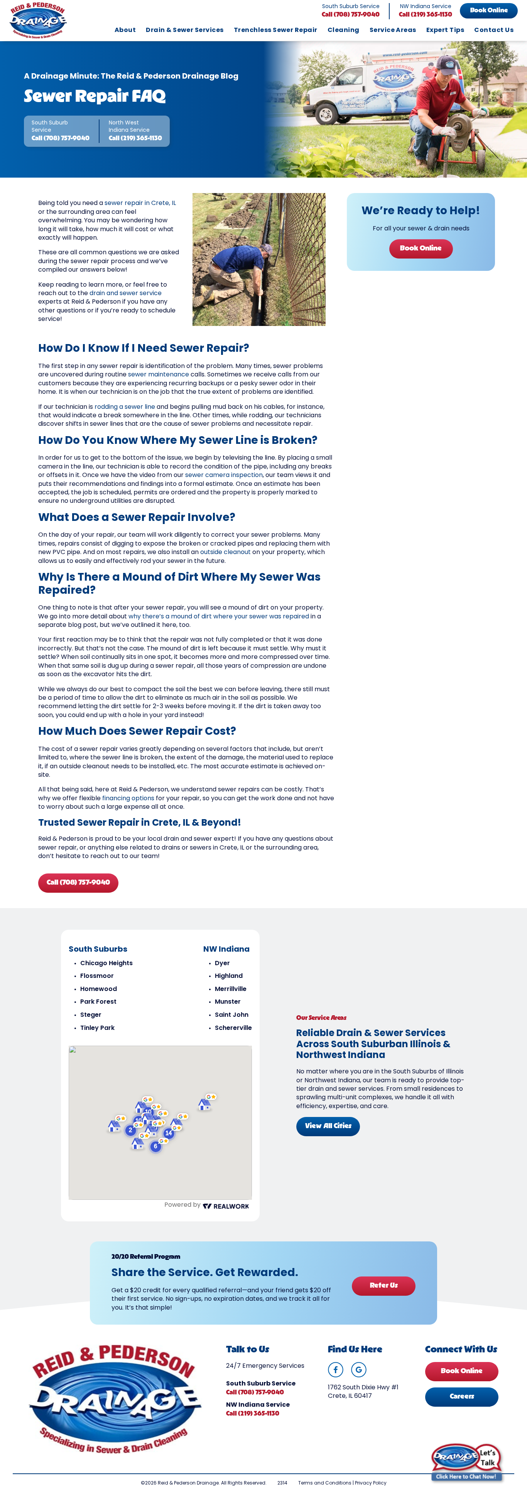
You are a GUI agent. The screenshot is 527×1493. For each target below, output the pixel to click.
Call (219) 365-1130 (425, 15)
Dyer (222, 964)
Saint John (231, 1015)
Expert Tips (445, 30)
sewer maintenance (158, 375)
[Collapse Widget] (491, 1309)
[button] (159, 1146)
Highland (229, 976)
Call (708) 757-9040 (351, 15)
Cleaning (344, 30)
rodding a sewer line (125, 407)
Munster (228, 1002)
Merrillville (231, 989)
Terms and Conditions (324, 1483)
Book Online (489, 11)
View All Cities (328, 1126)
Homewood (98, 989)
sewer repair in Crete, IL (140, 203)
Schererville (233, 1028)
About (125, 30)
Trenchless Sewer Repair (276, 30)
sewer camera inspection (224, 475)
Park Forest (98, 1002)
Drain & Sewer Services (185, 30)
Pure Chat (489, 1486)
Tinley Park (97, 1028)
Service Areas (393, 30)
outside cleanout (225, 552)
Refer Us (384, 1286)
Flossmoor (97, 976)
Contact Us (493, 30)
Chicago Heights (106, 964)
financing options (128, 799)
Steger (90, 1015)
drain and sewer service (126, 294)
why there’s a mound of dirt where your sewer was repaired (218, 617)
